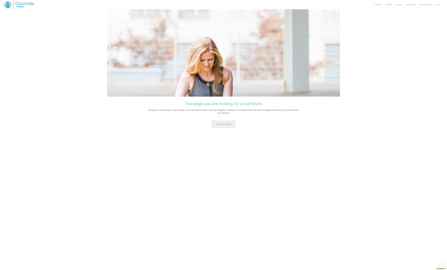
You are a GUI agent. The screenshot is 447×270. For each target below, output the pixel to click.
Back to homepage (223, 124)
